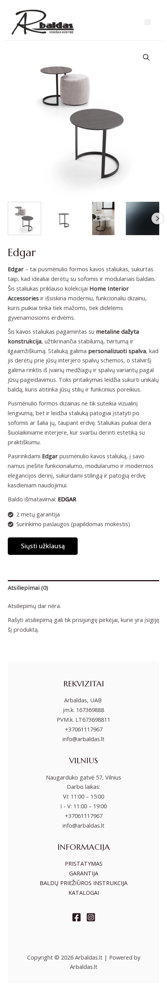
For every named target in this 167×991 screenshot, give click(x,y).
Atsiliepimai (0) (28, 587)
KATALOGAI (83, 892)
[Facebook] (76, 917)
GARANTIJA (83, 873)
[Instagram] (91, 917)
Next (157, 218)
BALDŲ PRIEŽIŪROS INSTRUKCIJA (83, 883)
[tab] (83, 587)
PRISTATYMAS (84, 863)
